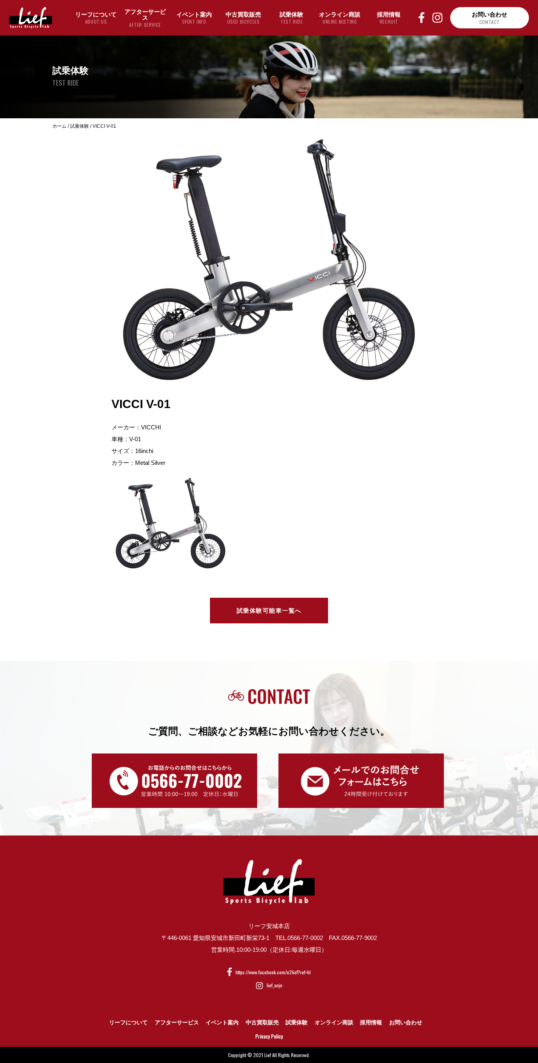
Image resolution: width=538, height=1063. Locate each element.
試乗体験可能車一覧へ (269, 610)
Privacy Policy (269, 1036)
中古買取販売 (262, 1022)
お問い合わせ (405, 1022)
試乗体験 (297, 1022)
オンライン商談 (334, 1022)
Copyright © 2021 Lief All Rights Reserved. (269, 1055)
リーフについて (128, 1022)
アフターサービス (177, 1022)
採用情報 (371, 1022)
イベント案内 (222, 1022)
